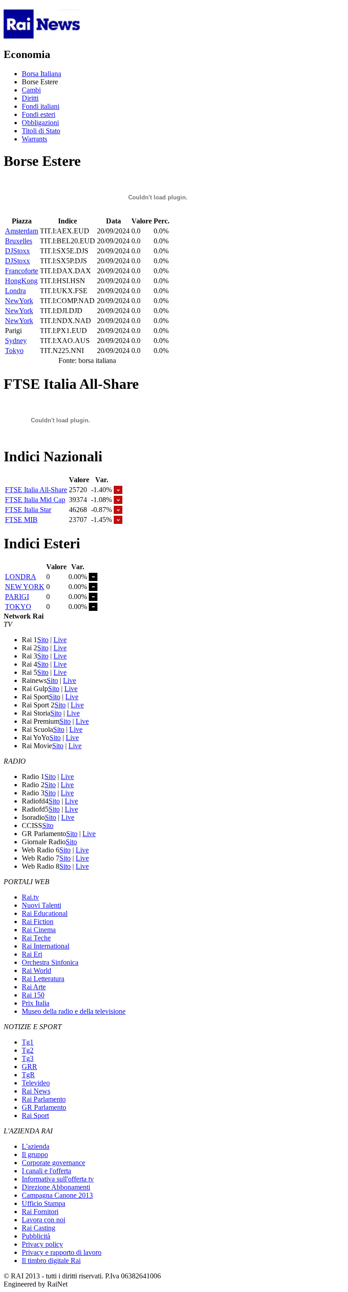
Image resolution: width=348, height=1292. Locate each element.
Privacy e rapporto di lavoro (62, 1252)
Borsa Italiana (41, 73)
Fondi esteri (38, 114)
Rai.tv (30, 897)
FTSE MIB (21, 519)
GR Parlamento (44, 1107)
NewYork (19, 301)
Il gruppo (35, 1154)
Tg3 (28, 1058)
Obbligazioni (40, 122)
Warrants (34, 139)
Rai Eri (32, 954)
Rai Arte (34, 987)
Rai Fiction (37, 921)
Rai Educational (45, 913)
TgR (28, 1075)
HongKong (21, 281)
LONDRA (20, 577)
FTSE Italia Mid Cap (35, 499)
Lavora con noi (43, 1220)
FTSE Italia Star (28, 509)
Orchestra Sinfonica (50, 962)
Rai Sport (35, 1115)
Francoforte (21, 271)
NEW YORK (24, 586)
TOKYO (18, 606)
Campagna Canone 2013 (57, 1195)
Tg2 (28, 1050)
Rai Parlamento (44, 1099)
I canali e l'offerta (46, 1171)
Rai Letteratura (43, 978)
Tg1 (28, 1042)
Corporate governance (53, 1162)
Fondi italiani (40, 106)
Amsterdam (21, 231)
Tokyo (14, 350)
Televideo (36, 1083)
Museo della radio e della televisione (74, 1011)
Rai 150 (33, 995)
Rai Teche (36, 938)
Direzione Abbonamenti (56, 1187)
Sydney (16, 340)
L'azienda (35, 1146)
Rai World (36, 970)
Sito (42, 640)
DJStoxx (17, 251)
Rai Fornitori (40, 1211)
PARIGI (17, 596)
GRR (29, 1066)
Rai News (36, 1091)
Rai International (45, 946)
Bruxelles (18, 241)
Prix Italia (35, 1003)
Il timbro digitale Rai (51, 1260)
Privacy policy (42, 1244)
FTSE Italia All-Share (36, 490)
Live (60, 640)
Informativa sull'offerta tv (58, 1179)
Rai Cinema (39, 930)
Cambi (31, 90)
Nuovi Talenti (41, 905)
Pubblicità (36, 1236)
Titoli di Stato (41, 131)
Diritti (30, 98)
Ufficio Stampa (43, 1203)
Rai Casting (38, 1228)
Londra (15, 291)
